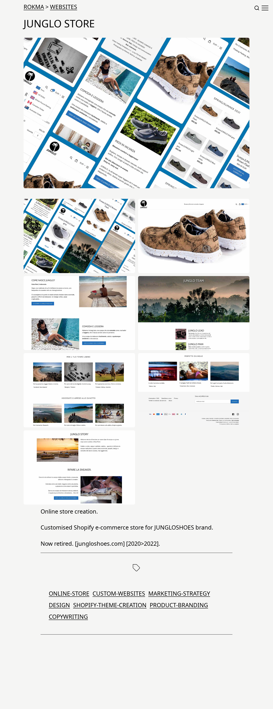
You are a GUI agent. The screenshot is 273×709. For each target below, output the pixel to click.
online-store (69, 593)
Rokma (34, 7)
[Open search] (256, 8)
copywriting (68, 616)
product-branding (179, 605)
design (59, 605)
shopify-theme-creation (109, 605)
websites (63, 7)
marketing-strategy (179, 593)
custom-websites (119, 593)
